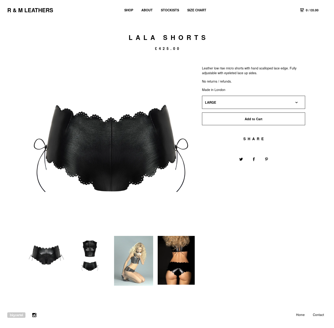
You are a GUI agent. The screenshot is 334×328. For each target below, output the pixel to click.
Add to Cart (253, 119)
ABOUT (147, 10)
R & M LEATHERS (30, 10)
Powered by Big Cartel (16, 315)
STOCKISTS (170, 10)
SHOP (128, 10)
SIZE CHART (196, 10)
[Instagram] (34, 315)
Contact (318, 314)
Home (300, 314)
